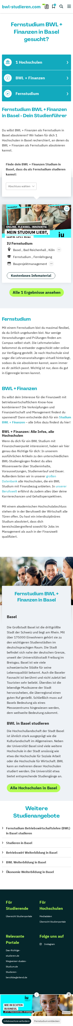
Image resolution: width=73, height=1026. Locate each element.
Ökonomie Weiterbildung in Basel (30, 872)
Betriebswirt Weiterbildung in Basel (31, 852)
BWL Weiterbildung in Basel (26, 862)
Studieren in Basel (19, 843)
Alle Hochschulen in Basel (33, 787)
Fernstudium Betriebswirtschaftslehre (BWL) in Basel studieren (38, 830)
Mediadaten (46, 916)
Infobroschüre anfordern (17, 1021)
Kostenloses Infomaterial (31, 275)
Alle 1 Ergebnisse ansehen (37, 292)
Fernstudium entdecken (47, 1021)
